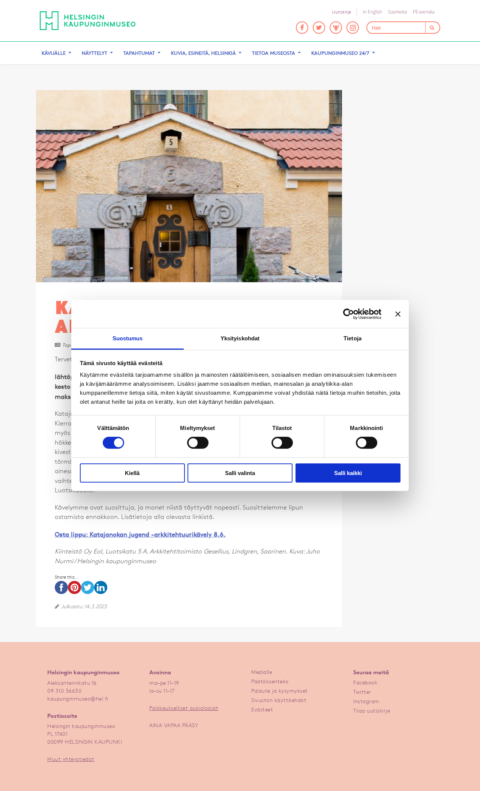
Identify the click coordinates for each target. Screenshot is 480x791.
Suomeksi (397, 12)
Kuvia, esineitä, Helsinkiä (203, 53)
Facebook (365, 682)
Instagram (366, 701)
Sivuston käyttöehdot (278, 700)
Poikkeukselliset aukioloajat (183, 708)
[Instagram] (352, 27)
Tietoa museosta (273, 53)
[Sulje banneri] (397, 313)
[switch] (197, 443)
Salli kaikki (348, 473)
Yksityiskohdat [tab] (240, 338)
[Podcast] (336, 27)
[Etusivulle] (88, 20)
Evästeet (262, 709)
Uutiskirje (341, 12)
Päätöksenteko (270, 681)
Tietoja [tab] (353, 338)
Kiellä (132, 473)
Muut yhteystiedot (70, 759)
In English (372, 12)
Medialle (261, 672)
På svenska (424, 12)
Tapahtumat (139, 53)
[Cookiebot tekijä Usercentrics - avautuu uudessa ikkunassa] (348, 313)
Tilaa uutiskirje (371, 710)
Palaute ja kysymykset (279, 690)
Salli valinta (240, 473)
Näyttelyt (94, 53)
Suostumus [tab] (127, 338)
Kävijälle (54, 53)
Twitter (362, 692)
